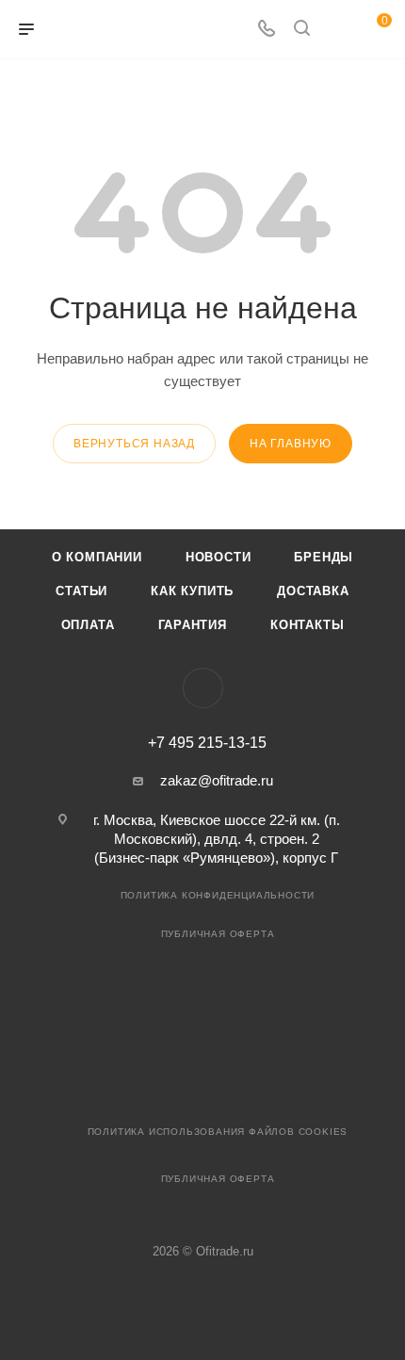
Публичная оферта (218, 934)
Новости (218, 557)
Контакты (307, 625)
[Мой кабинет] (337, 30)
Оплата (88, 625)
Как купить (192, 591)
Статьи (81, 591)
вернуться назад (134, 443)
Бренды (323, 557)
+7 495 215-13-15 (207, 743)
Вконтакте (203, 688)
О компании (97, 557)
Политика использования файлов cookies (218, 1131)
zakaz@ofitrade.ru (216, 780)
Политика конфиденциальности (218, 895)
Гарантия (192, 625)
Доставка (312, 591)
